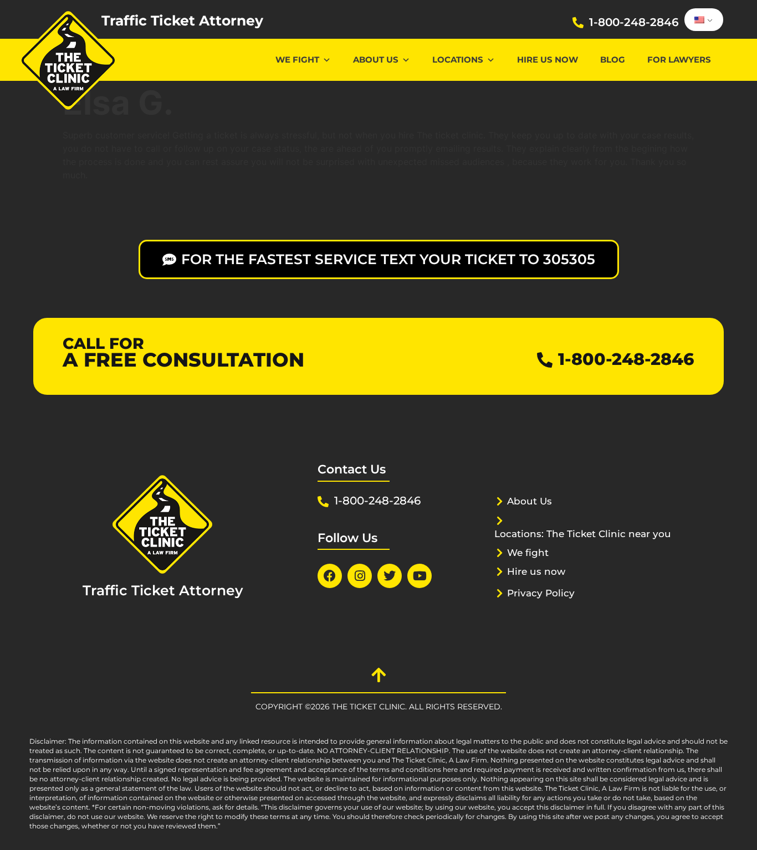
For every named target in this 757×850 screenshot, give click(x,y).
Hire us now (547, 59)
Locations (457, 59)
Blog (612, 59)
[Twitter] (389, 576)
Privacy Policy (541, 593)
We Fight (297, 59)
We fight (528, 552)
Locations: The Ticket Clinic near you (582, 533)
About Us (375, 59)
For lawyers (679, 59)
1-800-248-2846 (634, 22)
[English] (702, 20)
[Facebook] (330, 576)
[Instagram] (359, 576)
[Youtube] (419, 576)
